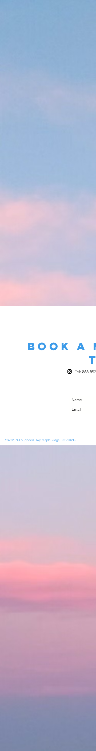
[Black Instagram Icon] (70, 371)
